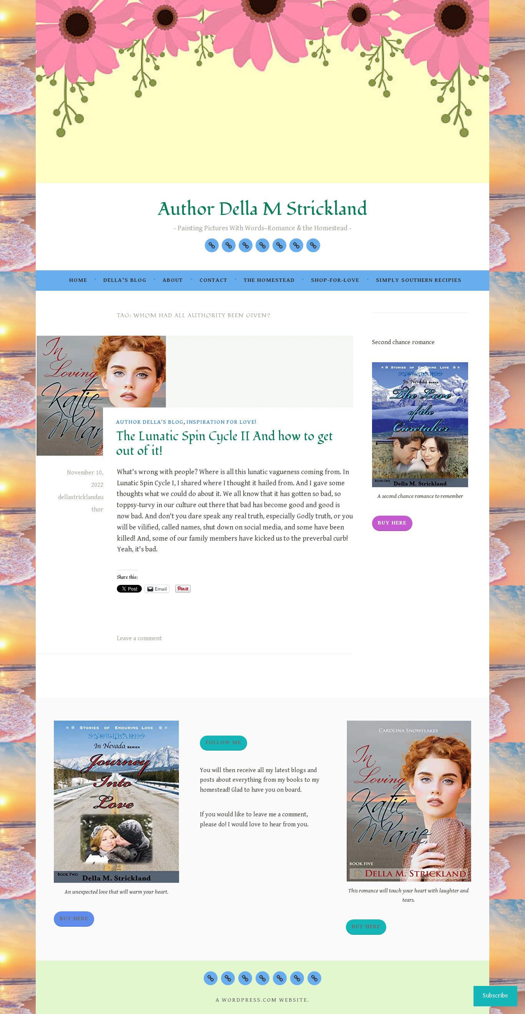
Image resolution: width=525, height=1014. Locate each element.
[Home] (212, 245)
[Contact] (262, 245)
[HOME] (210, 978)
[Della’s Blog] (229, 245)
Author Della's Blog (149, 422)
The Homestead (269, 280)
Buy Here (392, 522)
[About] (245, 245)
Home (78, 280)
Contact (213, 280)
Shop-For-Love (335, 280)
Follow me (223, 742)
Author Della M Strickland (262, 209)
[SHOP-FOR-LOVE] (297, 978)
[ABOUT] (245, 978)
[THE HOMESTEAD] (280, 978)
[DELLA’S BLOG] (228, 978)
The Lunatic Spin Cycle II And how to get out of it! (224, 444)
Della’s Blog (124, 280)
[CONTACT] (262, 978)
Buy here (366, 926)
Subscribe (495, 995)
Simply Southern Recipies (419, 280)
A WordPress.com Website (261, 1000)
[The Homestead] (279, 245)
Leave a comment (139, 638)
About (173, 280)
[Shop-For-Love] (296, 245)
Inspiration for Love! (221, 422)
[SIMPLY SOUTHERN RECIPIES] (314, 978)
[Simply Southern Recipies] (313, 245)
